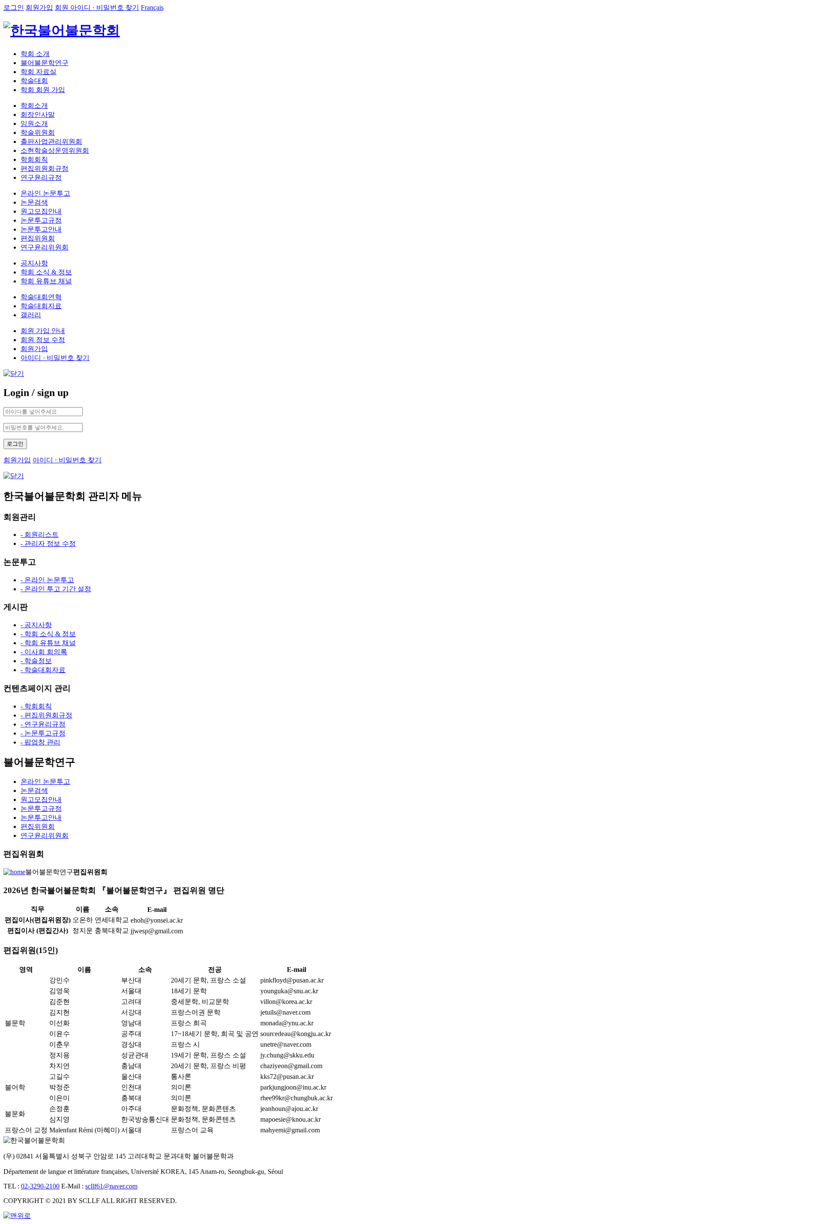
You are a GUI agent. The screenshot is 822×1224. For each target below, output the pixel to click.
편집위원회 (38, 238)
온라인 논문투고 (45, 193)
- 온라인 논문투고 (47, 580)
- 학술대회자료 (43, 669)
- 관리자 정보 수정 (48, 543)
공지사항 (34, 263)
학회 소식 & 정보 (46, 272)
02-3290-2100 (40, 1186)
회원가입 (39, 7)
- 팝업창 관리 (40, 742)
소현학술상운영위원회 (55, 150)
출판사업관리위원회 (51, 141)
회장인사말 (38, 114)
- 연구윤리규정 (43, 724)
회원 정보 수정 (43, 339)
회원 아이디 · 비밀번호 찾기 (97, 7)
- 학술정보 (36, 660)
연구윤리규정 (41, 177)
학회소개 (34, 105)
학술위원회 (38, 132)
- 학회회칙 (36, 706)
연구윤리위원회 (44, 247)
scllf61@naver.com (111, 1186)
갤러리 (31, 315)
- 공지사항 (36, 624)
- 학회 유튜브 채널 (48, 642)
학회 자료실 (39, 71)
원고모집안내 (41, 211)
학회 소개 (35, 53)
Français (152, 7)
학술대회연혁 (41, 297)
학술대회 (34, 80)
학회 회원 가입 (43, 89)
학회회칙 (34, 159)
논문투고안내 (41, 229)
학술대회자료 (41, 306)
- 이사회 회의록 (44, 651)
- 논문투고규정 (43, 733)
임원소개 (34, 123)
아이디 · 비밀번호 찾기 (55, 357)
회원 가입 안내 (43, 330)
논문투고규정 (41, 220)
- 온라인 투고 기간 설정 (56, 589)
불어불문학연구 (44, 62)
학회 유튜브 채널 (46, 281)
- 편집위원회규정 (46, 715)
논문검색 (34, 202)
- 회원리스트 (40, 534)
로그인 (13, 7)
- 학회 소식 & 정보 (48, 633)
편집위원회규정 (44, 168)
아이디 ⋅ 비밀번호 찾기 (67, 460)
